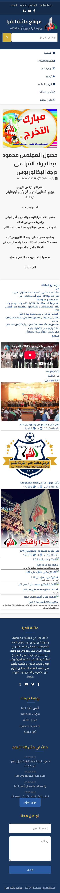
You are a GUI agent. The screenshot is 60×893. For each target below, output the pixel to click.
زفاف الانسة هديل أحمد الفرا (30, 786)
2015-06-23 (51, 486)
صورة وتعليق (52, 379)
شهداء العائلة (45, 84)
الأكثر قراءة (52, 371)
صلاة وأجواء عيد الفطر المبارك (43, 328)
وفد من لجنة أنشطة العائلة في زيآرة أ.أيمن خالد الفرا (32, 324)
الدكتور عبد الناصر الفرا (48, 565)
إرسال (30, 870)
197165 (28, 428)
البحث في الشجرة (28, 5)
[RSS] (24, 11)
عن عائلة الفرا (46, 5)
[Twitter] (32, 684)
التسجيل (13, 5)
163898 (28, 554)
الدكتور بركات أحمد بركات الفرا (44, 602)
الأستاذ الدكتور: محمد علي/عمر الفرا (41, 590)
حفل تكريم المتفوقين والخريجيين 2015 (39, 424)
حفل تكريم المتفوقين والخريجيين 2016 (39, 551)
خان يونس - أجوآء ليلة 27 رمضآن (42, 332)
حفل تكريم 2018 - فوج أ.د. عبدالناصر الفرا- (38, 296)
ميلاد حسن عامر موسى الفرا (30, 775)
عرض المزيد (30, 802)
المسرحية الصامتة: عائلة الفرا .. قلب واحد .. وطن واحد (32, 303)
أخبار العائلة (30, 731)
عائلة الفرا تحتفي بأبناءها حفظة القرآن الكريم (36, 292)
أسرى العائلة (46, 92)
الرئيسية (48, 53)
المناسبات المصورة (30, 725)
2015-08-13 (51, 428)
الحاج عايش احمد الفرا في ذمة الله (30, 796)
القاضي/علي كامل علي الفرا (45, 577)
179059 (28, 486)
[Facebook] (34, 11)
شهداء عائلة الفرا (30, 713)
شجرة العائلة (46, 61)
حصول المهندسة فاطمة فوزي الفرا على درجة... (30, 763)
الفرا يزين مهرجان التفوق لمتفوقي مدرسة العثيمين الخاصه (32, 319)
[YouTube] (29, 11)
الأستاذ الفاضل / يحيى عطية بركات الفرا (39, 314)
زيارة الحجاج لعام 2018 (48, 300)
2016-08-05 (51, 554)
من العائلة (53, 375)
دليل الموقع (46, 100)
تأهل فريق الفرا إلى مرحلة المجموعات (39, 483)
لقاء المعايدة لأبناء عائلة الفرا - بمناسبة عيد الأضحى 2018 (32, 308)
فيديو (49, 76)
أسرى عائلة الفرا (30, 707)
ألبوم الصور (47, 68)
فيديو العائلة (30, 719)
